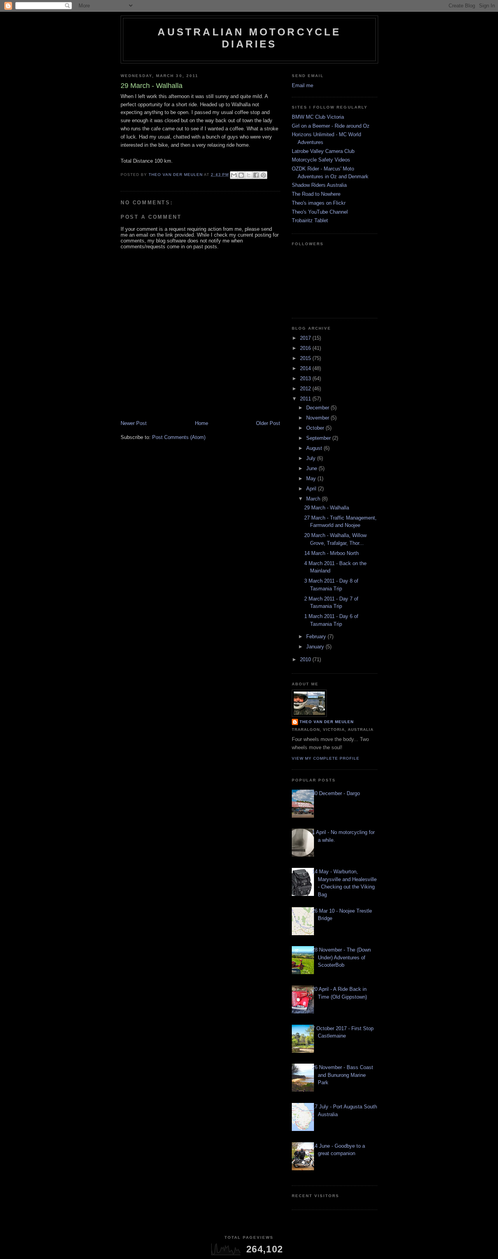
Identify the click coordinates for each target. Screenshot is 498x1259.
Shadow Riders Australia (319, 185)
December (318, 408)
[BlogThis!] (241, 175)
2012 (306, 389)
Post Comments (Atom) (178, 437)
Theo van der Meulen (327, 722)
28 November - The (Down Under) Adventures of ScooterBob (341, 957)
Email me (302, 85)
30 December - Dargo (336, 793)
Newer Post (134, 423)
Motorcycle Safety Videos (321, 160)
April (312, 489)
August (315, 448)
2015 (306, 358)
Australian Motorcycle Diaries (249, 38)
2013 (306, 378)
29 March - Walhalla (326, 508)
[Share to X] (249, 175)
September (319, 438)
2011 (306, 399)
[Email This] (234, 175)
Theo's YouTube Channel (320, 212)
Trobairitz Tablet (310, 220)
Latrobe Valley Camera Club (323, 151)
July (311, 458)
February (317, 636)
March (314, 499)
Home (201, 423)
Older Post (268, 423)
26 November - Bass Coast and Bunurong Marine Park (342, 1074)
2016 (306, 348)
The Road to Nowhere (316, 194)
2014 (306, 368)
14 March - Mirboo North (331, 553)
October (316, 428)
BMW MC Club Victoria (318, 117)
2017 (306, 338)
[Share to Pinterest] (263, 175)
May (311, 478)
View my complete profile (325, 758)
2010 (306, 659)
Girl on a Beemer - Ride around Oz (331, 126)
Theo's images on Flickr (318, 203)
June (312, 468)
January (316, 647)
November (318, 418)
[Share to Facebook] (256, 175)
